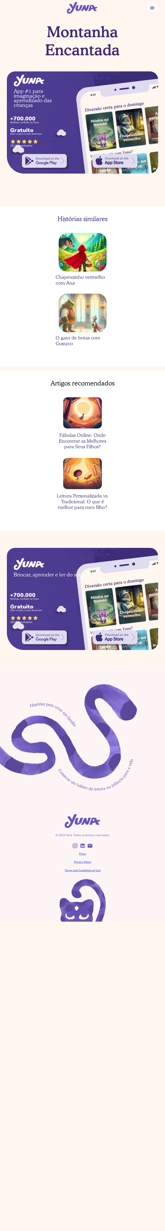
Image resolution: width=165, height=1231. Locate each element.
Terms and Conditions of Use (83, 870)
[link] (44, 161)
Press (82, 854)
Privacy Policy (82, 862)
